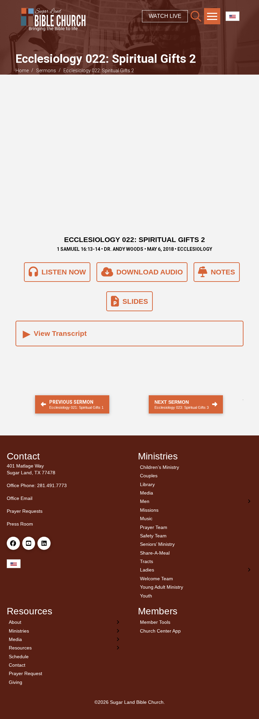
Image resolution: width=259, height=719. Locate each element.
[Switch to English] (232, 16)
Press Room (20, 524)
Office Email (19, 498)
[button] (196, 16)
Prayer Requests (24, 511)
